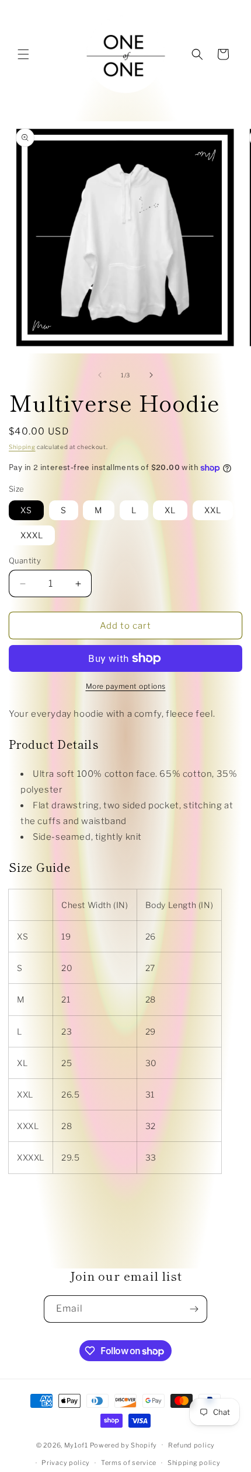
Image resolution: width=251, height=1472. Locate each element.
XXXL (31, 535)
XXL (212, 510)
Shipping (22, 446)
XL (170, 510)
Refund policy (191, 1445)
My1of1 (76, 1445)
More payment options (126, 686)
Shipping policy (194, 1463)
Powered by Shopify (124, 1445)
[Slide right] (151, 375)
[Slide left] (100, 375)
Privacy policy (65, 1463)
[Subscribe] (194, 1309)
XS (26, 510)
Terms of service (128, 1463)
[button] (23, 54)
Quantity (25, 560)
